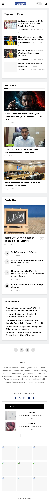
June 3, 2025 (9, 156)
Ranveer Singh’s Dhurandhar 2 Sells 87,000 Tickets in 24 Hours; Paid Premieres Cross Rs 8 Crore (23, 117)
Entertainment (12, 109)
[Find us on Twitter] (22, 350)
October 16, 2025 (38, 43)
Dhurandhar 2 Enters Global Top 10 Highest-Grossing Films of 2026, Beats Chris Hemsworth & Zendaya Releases (27, 273)
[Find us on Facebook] (16, 350)
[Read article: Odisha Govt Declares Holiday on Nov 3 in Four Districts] (24, 219)
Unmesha (31, 423)
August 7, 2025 (10, 189)
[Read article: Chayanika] (11, 415)
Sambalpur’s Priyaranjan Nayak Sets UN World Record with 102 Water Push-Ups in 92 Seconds (30, 23)
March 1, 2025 (37, 69)
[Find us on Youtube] (27, 350)
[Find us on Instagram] (24, 398)
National (9, 144)
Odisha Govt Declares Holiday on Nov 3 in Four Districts (19, 239)
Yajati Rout (25, 415)
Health (8, 177)
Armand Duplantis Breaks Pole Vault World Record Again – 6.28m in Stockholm (30, 53)
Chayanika (31, 412)
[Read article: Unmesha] (11, 426)
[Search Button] (46, 3)
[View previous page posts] (22, 435)
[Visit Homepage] (20, 3)
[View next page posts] (27, 435)
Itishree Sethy (25, 29)
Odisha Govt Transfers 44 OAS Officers (24, 252)
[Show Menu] (3, 4)
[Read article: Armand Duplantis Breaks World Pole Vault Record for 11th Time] (10, 67)
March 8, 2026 (10, 123)
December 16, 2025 (37, 415)
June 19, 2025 (37, 59)
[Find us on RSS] (33, 350)
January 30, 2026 (38, 29)
